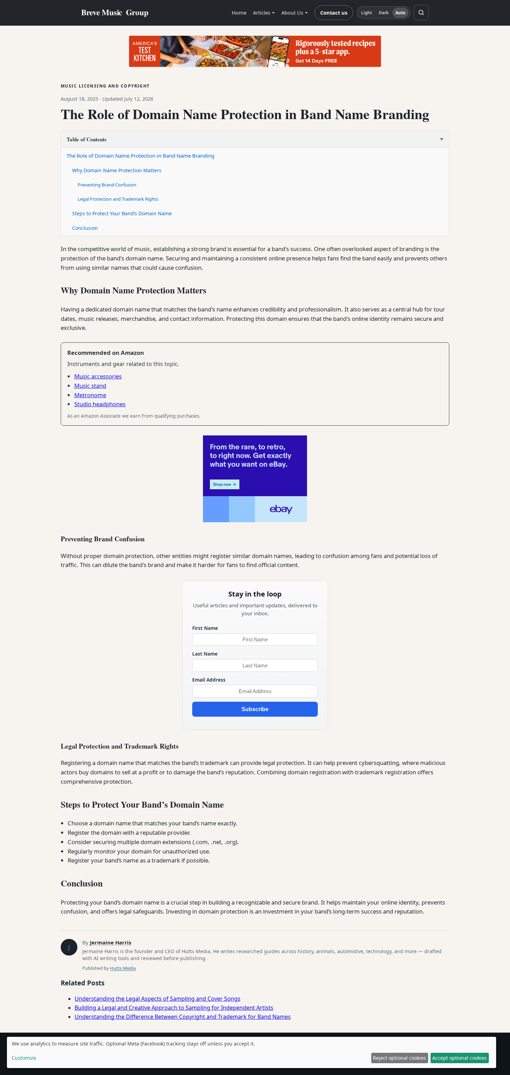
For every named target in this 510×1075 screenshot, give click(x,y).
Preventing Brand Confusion (107, 185)
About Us (292, 12)
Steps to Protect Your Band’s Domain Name (122, 213)
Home (239, 12)
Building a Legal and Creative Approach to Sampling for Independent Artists (174, 1007)
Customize (24, 1058)
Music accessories (98, 376)
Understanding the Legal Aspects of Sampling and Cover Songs (157, 998)
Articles (261, 12)
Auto (400, 12)
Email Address (209, 679)
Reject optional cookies (399, 1058)
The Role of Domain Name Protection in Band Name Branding (140, 155)
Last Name (205, 653)
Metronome (90, 395)
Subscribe (255, 709)
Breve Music (114, 12)
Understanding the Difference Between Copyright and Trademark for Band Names (183, 1016)
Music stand (90, 386)
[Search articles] (421, 12)
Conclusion (85, 228)
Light (366, 12)
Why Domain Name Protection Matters (116, 170)
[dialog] (251, 1052)
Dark (384, 12)
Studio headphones (100, 404)
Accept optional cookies (459, 1058)
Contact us (333, 12)
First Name (205, 628)
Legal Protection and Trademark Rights (118, 199)
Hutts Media (123, 968)
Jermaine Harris (110, 942)
